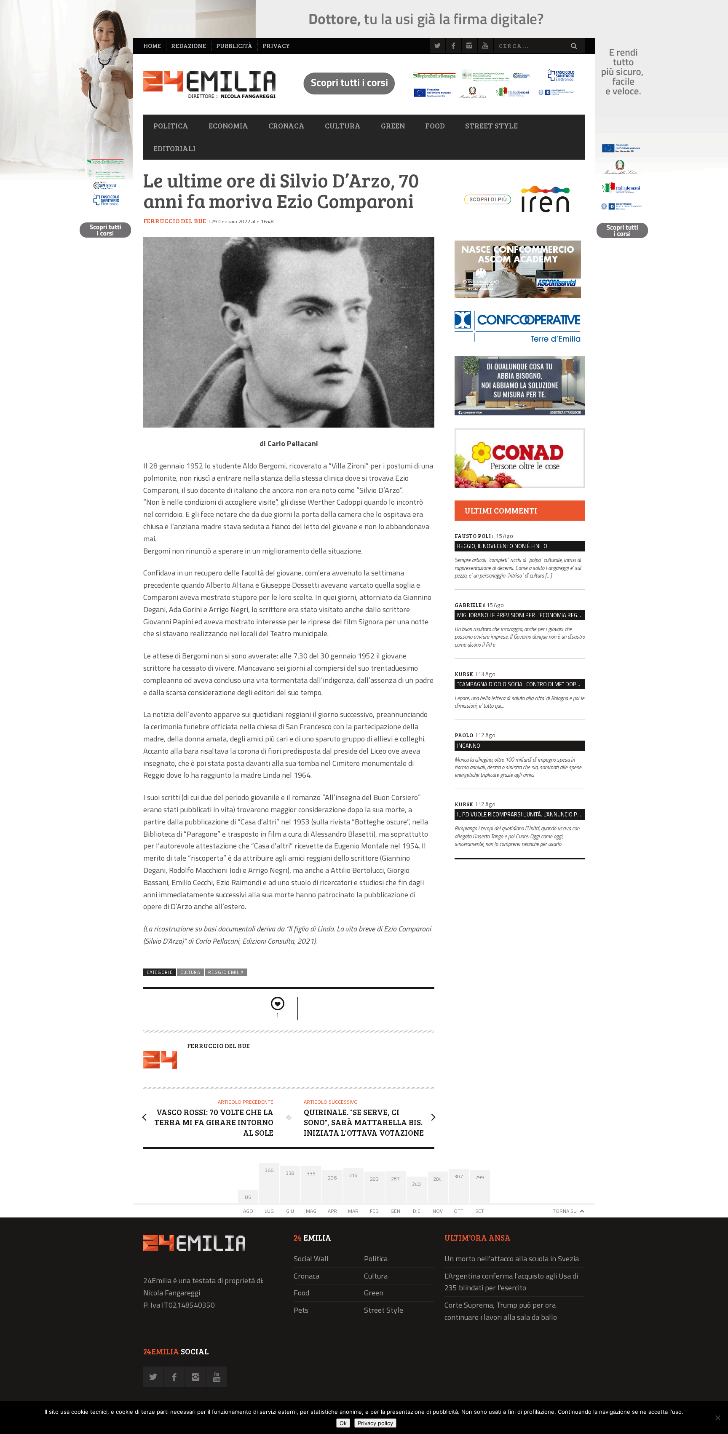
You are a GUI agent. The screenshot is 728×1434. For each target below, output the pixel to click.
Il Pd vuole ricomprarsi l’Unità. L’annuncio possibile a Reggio (521, 814)
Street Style (491, 125)
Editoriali (174, 148)
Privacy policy (375, 1423)
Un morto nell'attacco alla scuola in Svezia (511, 1258)
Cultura (343, 125)
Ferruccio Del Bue (174, 221)
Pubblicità (234, 46)
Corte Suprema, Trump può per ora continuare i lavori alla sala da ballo (500, 1311)
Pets (301, 1310)
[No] (717, 1417)
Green (393, 125)
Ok (343, 1423)
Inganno (468, 745)
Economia (228, 125)
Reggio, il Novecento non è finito (502, 546)
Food (435, 125)
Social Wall (311, 1258)
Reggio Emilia (226, 972)
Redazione (188, 46)
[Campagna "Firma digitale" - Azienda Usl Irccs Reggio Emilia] (435, 99)
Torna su (565, 1211)
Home (152, 46)
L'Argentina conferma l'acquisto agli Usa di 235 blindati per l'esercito (511, 1282)
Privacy (276, 46)
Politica (170, 125)
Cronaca (286, 125)
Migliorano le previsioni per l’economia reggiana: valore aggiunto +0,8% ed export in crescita (521, 615)
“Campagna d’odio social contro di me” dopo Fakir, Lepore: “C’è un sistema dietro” (521, 684)
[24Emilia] (209, 84)
